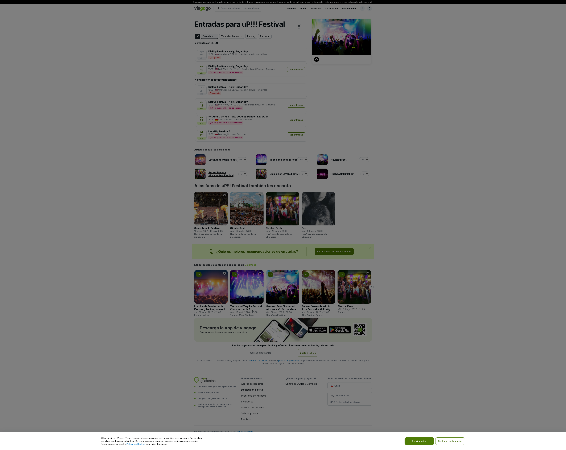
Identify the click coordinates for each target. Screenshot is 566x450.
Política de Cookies (136, 444)
